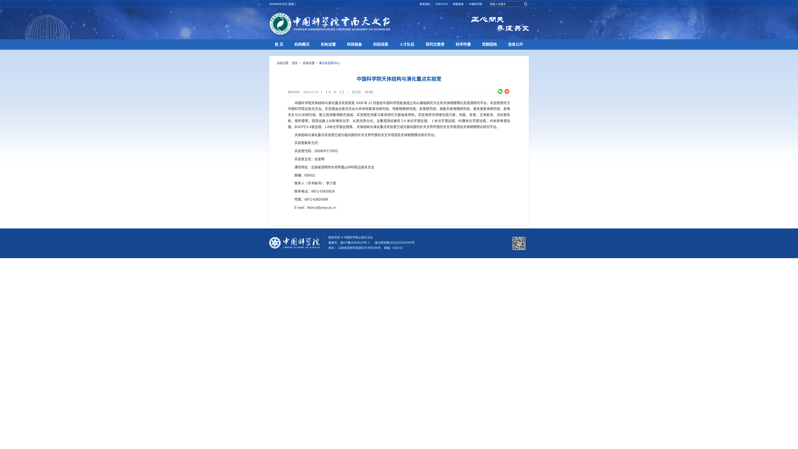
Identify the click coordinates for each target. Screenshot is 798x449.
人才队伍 (406, 44)
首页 (295, 63)
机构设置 (328, 44)
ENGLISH (442, 4)
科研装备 (354, 44)
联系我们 (425, 4)
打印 (356, 92)
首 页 (279, 44)
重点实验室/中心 (329, 63)
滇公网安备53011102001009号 (394, 242)
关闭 (369, 92)
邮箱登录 (458, 4)
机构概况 (301, 44)
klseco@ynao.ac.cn (321, 207)
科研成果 (380, 44)
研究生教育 (435, 44)
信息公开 (515, 44)
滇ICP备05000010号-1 (354, 242)
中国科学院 (475, 4)
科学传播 (463, 44)
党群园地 (489, 44)
